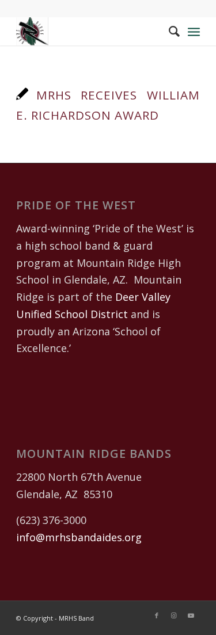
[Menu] (194, 31)
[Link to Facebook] (156, 615)
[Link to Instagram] (174, 615)
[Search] (168, 31)
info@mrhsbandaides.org (79, 537)
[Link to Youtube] (191, 615)
